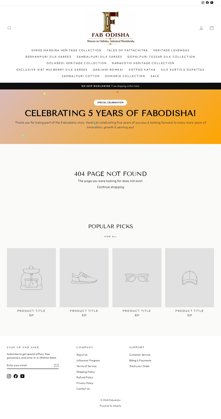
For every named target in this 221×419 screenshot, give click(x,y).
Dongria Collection (125, 76)
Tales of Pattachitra (127, 50)
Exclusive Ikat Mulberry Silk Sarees (52, 69)
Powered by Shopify (110, 405)
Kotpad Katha (142, 69)
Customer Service (140, 354)
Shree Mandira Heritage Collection (66, 50)
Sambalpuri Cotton (81, 76)
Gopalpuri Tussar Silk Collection (161, 56)
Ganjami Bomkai (108, 69)
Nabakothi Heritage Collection (143, 63)
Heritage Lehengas (171, 50)
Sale (155, 76)
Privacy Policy (84, 383)
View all (110, 236)
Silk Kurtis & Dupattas (182, 69)
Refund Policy (84, 377)
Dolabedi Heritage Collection (77, 63)
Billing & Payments (140, 360)
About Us (82, 354)
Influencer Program (88, 360)
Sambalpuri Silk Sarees (99, 56)
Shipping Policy (85, 371)
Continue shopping (110, 187)
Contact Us (83, 388)
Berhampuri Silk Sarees (48, 56)
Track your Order (139, 366)
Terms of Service (86, 366)
